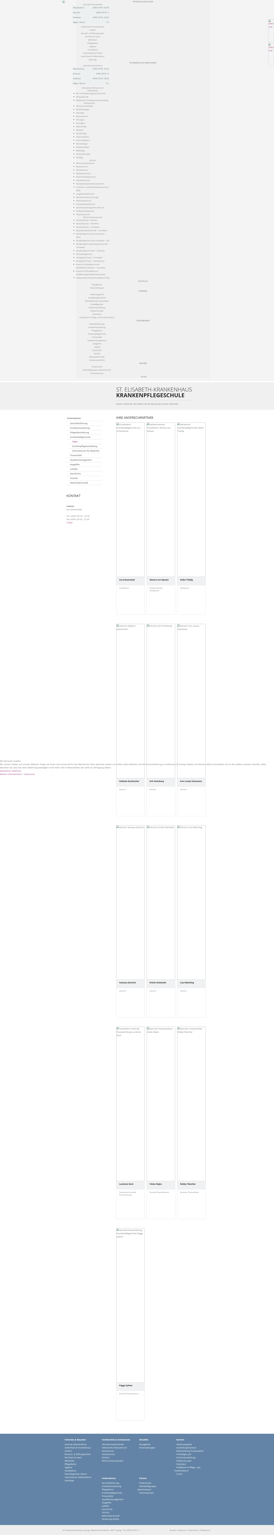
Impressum (29, 774)
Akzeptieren (5, 770)
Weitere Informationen (11, 774)
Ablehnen (16, 770)
